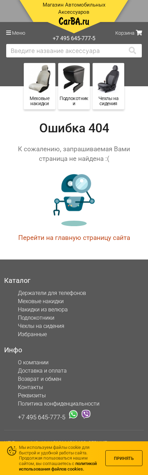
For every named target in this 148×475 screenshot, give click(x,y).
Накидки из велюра (43, 309)
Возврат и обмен (39, 379)
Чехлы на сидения (41, 326)
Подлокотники (36, 317)
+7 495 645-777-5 (41, 416)
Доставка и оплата (42, 370)
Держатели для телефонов (52, 293)
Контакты (30, 387)
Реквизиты (32, 395)
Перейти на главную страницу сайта (74, 238)
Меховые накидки (41, 301)
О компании (33, 362)
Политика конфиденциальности (58, 403)
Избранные (32, 334)
